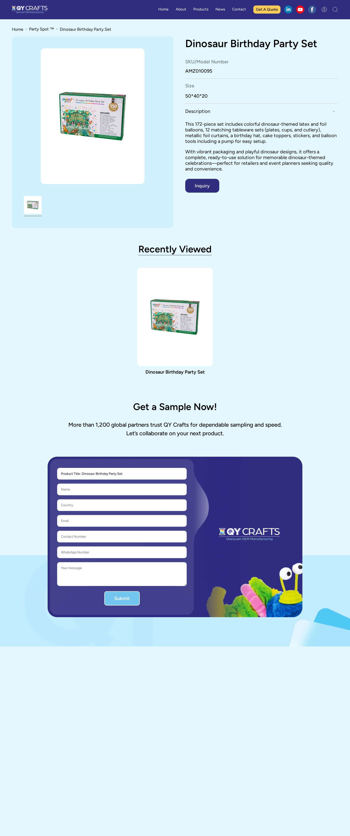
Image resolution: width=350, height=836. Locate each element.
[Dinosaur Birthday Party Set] (175, 317)
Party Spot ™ (41, 28)
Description (197, 111)
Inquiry (202, 186)
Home (17, 29)
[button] (201, 10)
